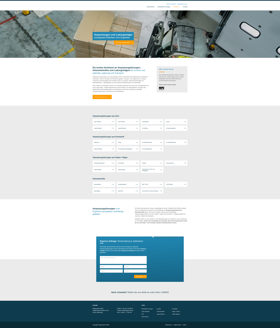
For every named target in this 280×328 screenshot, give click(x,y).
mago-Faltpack (176, 314)
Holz (142, 314)
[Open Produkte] (179, 7)
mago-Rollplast (145, 311)
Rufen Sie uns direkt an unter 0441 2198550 (140, 292)
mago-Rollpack (161, 314)
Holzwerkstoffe (160, 311)
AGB (184, 325)
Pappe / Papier (176, 311)
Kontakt (159, 308)
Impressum (168, 325)
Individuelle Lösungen (147, 308)
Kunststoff (174, 308)
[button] (158, 81)
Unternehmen (145, 316)
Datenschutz (177, 325)
